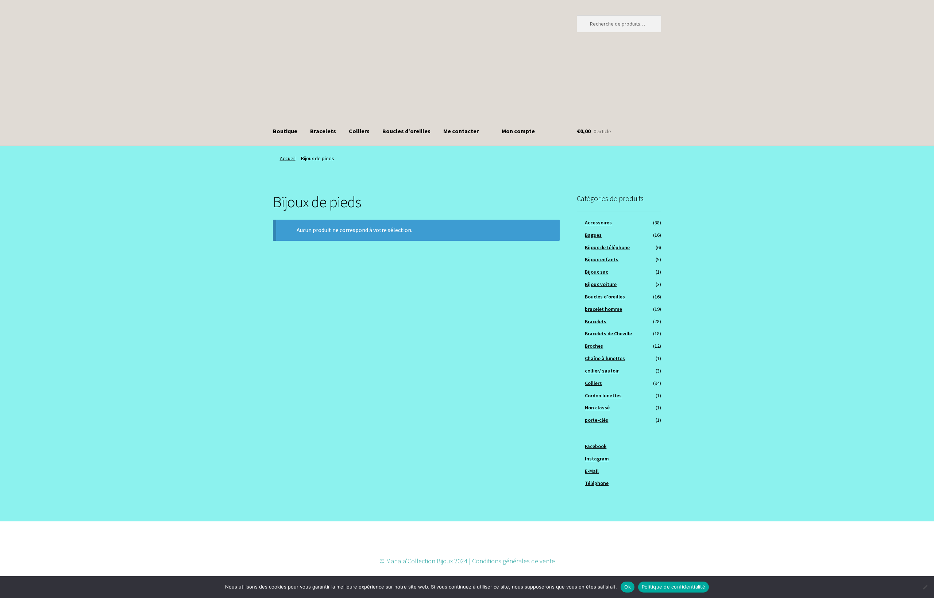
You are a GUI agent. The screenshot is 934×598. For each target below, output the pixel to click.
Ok (627, 587)
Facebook (595, 446)
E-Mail (592, 471)
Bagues (593, 235)
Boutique (285, 131)
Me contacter (461, 131)
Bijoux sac (596, 272)
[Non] (925, 587)
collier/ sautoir (602, 370)
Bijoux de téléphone (607, 247)
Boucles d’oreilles (406, 131)
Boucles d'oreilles (605, 296)
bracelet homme (603, 309)
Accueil (288, 158)
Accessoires (598, 222)
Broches (594, 346)
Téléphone (597, 483)
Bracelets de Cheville (608, 333)
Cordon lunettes (603, 395)
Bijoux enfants (601, 259)
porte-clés (596, 420)
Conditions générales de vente (513, 561)
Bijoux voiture (601, 284)
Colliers (359, 131)
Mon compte (518, 131)
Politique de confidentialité (673, 587)
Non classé (597, 407)
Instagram (597, 458)
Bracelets (323, 131)
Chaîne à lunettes (605, 358)
